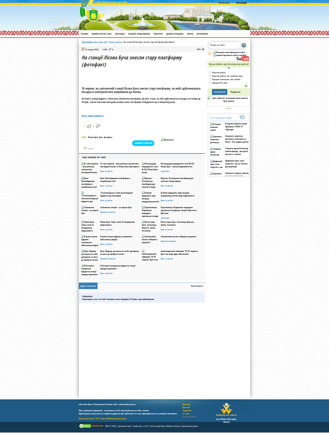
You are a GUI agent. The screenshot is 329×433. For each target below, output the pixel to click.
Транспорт (158, 33)
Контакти (186, 404)
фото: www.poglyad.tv (92, 115)
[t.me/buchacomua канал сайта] (229, 52)
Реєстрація (241, 2)
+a (198, 49)
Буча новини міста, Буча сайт (94, 41)
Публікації (120, 33)
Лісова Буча (93, 137)
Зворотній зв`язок (186, 412)
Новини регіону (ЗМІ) (102, 33)
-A (203, 49)
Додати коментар (88, 285)
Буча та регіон (115, 41)
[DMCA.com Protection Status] (92, 427)
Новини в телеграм (143, 143)
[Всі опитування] (246, 85)
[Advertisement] (144, 75)
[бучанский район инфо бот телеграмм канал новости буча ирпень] (228, 105)
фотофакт (108, 137)
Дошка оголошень (175, 33)
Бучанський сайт (86, 418)
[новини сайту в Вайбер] (230, 55)
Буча (101, 137)
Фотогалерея (202, 33)
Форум (190, 33)
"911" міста (100, 418)
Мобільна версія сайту (116, 418)
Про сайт (186, 407)
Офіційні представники (139, 33)
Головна (84, 33)
